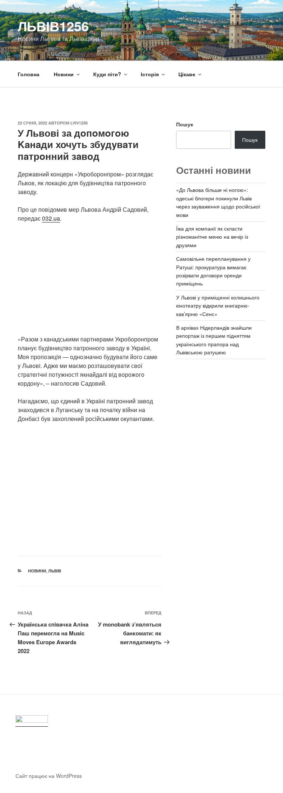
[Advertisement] (89, 283)
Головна (28, 74)
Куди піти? (107, 74)
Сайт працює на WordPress (48, 775)
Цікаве (186, 74)
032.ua (51, 218)
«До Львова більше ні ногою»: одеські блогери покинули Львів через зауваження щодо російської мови (218, 202)
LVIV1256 (79, 123)
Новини (64, 74)
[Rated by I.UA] (31, 721)
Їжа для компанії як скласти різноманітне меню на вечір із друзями (212, 237)
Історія (150, 74)
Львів (54, 570)
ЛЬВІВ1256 (53, 25)
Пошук (184, 124)
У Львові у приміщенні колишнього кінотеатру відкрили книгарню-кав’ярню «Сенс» (217, 305)
